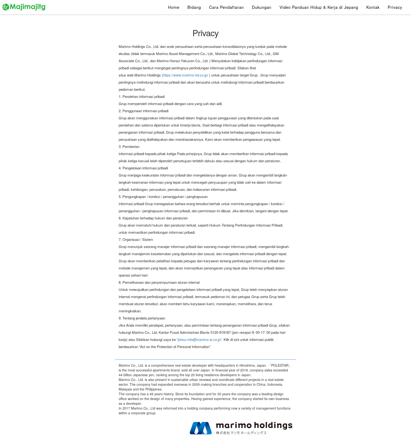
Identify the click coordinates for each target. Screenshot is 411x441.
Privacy (395, 7)
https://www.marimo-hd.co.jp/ (185, 74)
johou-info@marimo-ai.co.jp (199, 339)
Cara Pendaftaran (226, 7)
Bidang (194, 7)
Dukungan (261, 7)
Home (173, 7)
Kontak (373, 7)
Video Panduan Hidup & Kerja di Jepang (318, 7)
